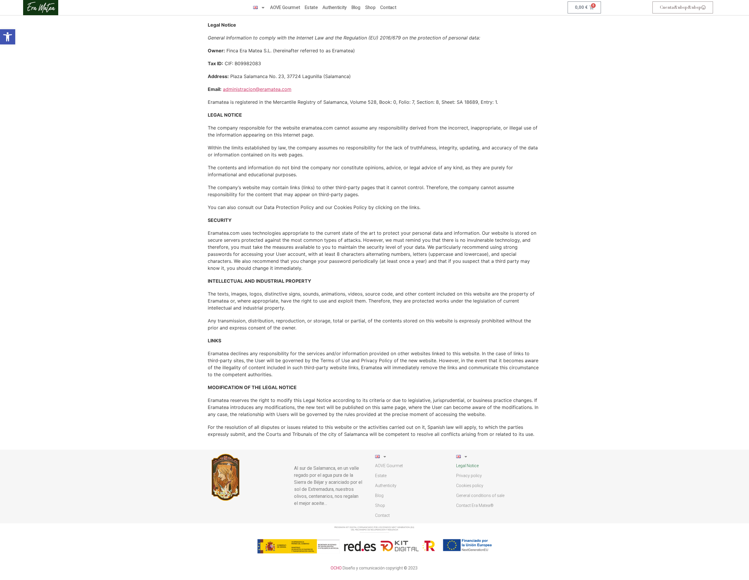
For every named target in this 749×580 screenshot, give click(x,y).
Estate (311, 7)
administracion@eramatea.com (257, 89)
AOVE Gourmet (285, 7)
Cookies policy (469, 485)
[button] (7, 36)
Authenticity (334, 7)
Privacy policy (469, 475)
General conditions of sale (480, 495)
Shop (370, 7)
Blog (355, 7)
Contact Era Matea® (475, 505)
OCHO (336, 568)
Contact (388, 7)
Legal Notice (467, 465)
